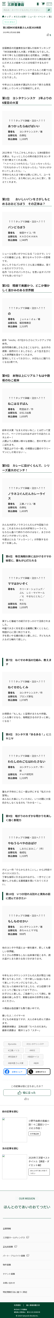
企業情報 (7, 1228)
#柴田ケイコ (33, 1056)
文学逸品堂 (34, 1133)
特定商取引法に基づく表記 (15, 1292)
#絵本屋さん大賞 (15, 1063)
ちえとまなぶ (9, 22)
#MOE (32, 1050)
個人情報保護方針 (33, 1305)
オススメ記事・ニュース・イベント (30, 16)
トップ (8, 16)
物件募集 (7, 1264)
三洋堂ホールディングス (14, 1237)
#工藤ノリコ (13, 1050)
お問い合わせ (9, 1282)
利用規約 (17, 1305)
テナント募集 (9, 1273)
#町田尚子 (12, 1056)
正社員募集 (8, 1246)
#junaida (12, 1043)
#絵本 (36, 1063)
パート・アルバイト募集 (14, 1255)
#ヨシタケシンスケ (35, 1043)
